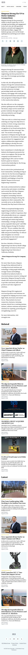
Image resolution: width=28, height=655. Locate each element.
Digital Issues (10, 6)
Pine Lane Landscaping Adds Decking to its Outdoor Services (13, 502)
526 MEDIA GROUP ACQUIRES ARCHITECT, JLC (12, 422)
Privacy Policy (14, 643)
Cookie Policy (22, 643)
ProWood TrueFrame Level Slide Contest (13, 458)
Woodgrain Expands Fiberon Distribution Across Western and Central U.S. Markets (14, 386)
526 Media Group (6, 643)
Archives (14, 644)
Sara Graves (4, 36)
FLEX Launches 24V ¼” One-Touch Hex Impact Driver (11, 573)
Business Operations (6, 499)
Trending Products (6, 570)
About (3, 6)
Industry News (5, 11)
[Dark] (23, 2)
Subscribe (18, 6)
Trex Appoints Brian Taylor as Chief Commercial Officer (12, 349)
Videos (25, 6)
